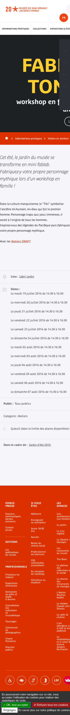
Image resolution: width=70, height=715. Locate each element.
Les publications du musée (11, 552)
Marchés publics (10, 648)
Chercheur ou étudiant (38, 581)
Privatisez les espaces (12, 575)
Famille (35, 537)
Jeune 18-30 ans (37, 529)
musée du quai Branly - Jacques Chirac (30, 8)
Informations (64, 57)
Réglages (9, 710)
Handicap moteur (9, 680)
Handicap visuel (21, 680)
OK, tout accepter (17, 704)
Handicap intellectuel (44, 680)
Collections (39, 29)
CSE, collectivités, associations (37, 563)
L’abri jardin (26, 276)
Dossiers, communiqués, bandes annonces (12, 518)
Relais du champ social (38, 544)
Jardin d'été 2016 (40, 444)
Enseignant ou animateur (38, 521)
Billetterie (64, 45)
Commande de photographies (12, 630)
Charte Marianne (10, 639)
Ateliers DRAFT (21, 241)
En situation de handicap (37, 572)
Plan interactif (64, 92)
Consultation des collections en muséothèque (12, 610)
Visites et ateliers (58, 138)
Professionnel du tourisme (38, 553)
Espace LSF (56, 680)
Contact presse (9, 528)
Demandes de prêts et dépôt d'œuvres (11, 596)
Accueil (6, 138)
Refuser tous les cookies (52, 704)
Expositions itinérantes (11, 584)
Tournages (11, 621)
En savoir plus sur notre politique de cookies (44, 710)
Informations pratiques (15, 29)
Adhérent (36, 514)
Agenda (64, 69)
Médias (64, 80)
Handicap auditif (33, 680)
